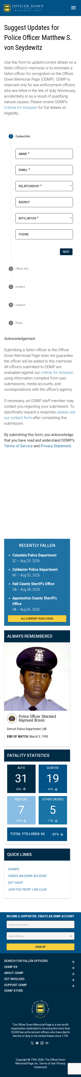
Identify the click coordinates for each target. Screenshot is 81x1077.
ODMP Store (13, 990)
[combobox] (46, 186)
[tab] (40, 136)
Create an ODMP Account (27, 876)
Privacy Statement (55, 446)
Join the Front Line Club (27, 889)
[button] (40, 962)
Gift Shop (15, 883)
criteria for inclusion (57, 372)
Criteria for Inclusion (20, 107)
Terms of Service (18, 446)
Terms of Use (47, 1063)
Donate (13, 869)
